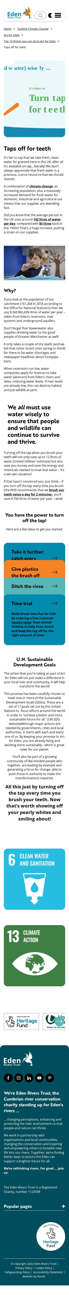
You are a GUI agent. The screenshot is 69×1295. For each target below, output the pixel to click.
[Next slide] (59, 1021)
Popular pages (18, 1206)
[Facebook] (8, 1078)
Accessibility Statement (48, 1272)
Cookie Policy (44, 1268)
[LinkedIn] (29, 1078)
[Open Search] (40, 15)
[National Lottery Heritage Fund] (21, 1021)
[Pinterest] (50, 1078)
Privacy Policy (23, 1268)
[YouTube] (39, 1078)
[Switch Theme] (50, 15)
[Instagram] (19, 1078)
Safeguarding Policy (17, 1272)
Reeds (41, 1276)
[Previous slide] (5, 1021)
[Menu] (58, 15)
